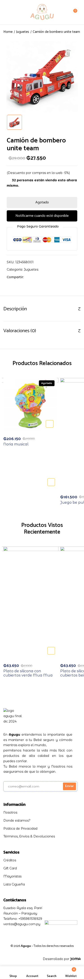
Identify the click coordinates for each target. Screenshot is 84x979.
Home (8, 32)
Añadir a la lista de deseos (51, 482)
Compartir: (15, 277)
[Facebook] (29, 277)
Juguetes (22, 32)
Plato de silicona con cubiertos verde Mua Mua (28, 673)
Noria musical (15, 444)
